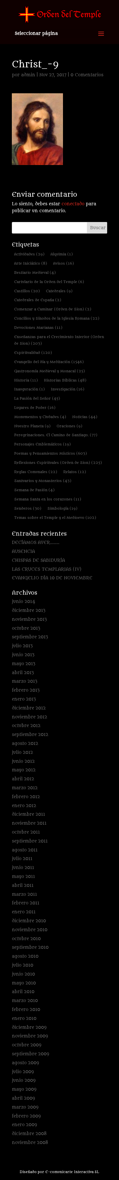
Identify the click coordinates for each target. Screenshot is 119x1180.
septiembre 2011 (30, 841)
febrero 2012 (26, 796)
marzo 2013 (24, 681)
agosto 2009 (25, 1063)
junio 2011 (23, 867)
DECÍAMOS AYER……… (36, 542)
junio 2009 (24, 1080)
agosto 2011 (25, 850)
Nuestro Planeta (32, 426)
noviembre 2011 (29, 823)
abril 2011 (23, 885)
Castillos (27, 291)
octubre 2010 (26, 938)
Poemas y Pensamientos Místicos (50, 453)
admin (28, 75)
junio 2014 (23, 601)
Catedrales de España (37, 300)
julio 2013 (22, 646)
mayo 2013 (23, 663)
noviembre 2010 (29, 929)
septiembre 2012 (30, 734)
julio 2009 (23, 1071)
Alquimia (62, 254)
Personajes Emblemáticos (42, 444)
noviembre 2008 (30, 1142)
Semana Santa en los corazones (47, 499)
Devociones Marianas (38, 327)
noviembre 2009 (30, 1036)
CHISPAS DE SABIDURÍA (38, 560)
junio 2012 (23, 761)
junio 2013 (23, 654)
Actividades (29, 254)
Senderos (27, 508)
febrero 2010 (26, 1009)
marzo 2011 (24, 894)
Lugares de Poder (34, 407)
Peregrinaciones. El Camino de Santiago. (55, 435)
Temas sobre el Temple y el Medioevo (55, 517)
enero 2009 (24, 1124)
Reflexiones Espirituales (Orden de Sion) (58, 462)
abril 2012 (23, 779)
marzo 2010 (25, 1000)
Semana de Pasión (34, 490)
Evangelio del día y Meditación (49, 362)
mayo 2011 (23, 876)
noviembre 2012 (29, 717)
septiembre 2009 (30, 1054)
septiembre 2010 (30, 947)
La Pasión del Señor (37, 398)
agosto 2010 (25, 956)
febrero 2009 (26, 1116)
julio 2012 (22, 752)
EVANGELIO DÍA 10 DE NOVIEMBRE (52, 578)
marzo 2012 (25, 788)
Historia (26, 380)
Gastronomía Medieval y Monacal (49, 371)
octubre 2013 (26, 628)
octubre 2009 (26, 1045)
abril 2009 (23, 1098)
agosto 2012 (25, 743)
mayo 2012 (24, 770)
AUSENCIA (23, 551)
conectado (73, 204)
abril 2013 (23, 672)
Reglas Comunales (35, 472)
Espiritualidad (33, 352)
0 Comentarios (86, 75)
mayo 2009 (24, 1089)
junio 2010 (23, 974)
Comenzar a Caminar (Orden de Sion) (52, 309)
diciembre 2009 (29, 1027)
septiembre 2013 (30, 637)
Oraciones (69, 426)
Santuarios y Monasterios (42, 481)
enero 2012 (24, 805)
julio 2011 (22, 858)
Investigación (67, 389)
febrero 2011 (25, 903)
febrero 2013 (26, 690)
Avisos (63, 263)
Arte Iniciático (30, 263)
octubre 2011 (26, 832)
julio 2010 (22, 965)
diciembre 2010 (29, 921)
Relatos (74, 472)
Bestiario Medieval (35, 272)
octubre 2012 (26, 725)
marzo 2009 (25, 1107)
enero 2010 (24, 1018)
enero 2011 (24, 912)
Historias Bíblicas (65, 380)
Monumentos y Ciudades (40, 417)
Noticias (84, 417)
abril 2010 (23, 991)
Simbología (62, 508)
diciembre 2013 (28, 610)
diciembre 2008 (29, 1133)
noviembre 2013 (29, 619)
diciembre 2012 (29, 708)
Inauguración (29, 389)
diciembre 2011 (28, 814)
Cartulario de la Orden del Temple (49, 282)
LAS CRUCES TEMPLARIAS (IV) (46, 569)
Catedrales (59, 291)
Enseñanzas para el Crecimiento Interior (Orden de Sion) (59, 340)
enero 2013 (24, 699)
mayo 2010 (24, 983)
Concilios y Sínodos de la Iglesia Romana (56, 318)
